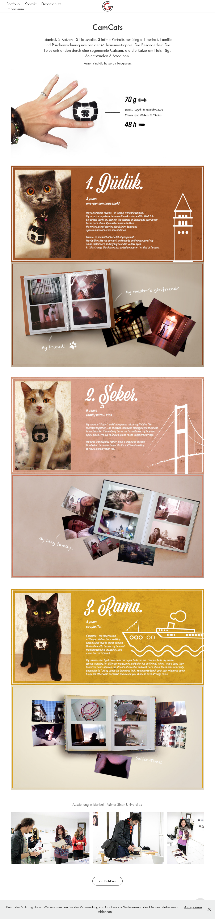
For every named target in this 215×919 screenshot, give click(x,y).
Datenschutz (51, 3)
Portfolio (13, 3)
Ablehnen (105, 911)
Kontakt (30, 3)
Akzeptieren (193, 907)
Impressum (15, 8)
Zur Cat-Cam (107, 881)
